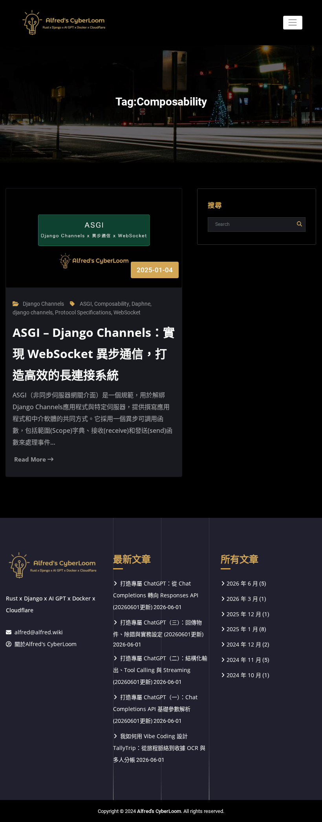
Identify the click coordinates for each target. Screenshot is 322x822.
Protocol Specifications (83, 312)
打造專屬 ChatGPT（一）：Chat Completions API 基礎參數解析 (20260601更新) (155, 708)
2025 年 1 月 (242, 629)
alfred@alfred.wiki (39, 632)
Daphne (141, 304)
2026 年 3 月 (242, 598)
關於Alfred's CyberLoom (46, 644)
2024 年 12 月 (244, 644)
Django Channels (43, 304)
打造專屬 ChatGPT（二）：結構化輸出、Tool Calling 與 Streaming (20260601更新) (160, 669)
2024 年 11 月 (244, 659)
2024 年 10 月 (244, 675)
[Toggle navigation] (292, 23)
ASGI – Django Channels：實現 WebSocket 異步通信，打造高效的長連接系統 (94, 353)
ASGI (86, 304)
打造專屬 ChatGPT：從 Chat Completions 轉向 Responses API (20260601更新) (155, 595)
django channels (33, 312)
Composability (111, 304)
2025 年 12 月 (244, 614)
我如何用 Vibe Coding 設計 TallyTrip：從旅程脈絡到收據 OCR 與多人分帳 (159, 747)
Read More (31, 459)
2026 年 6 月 (242, 583)
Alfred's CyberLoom (159, 811)
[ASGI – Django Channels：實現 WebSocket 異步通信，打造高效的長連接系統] (94, 246)
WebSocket (127, 312)
